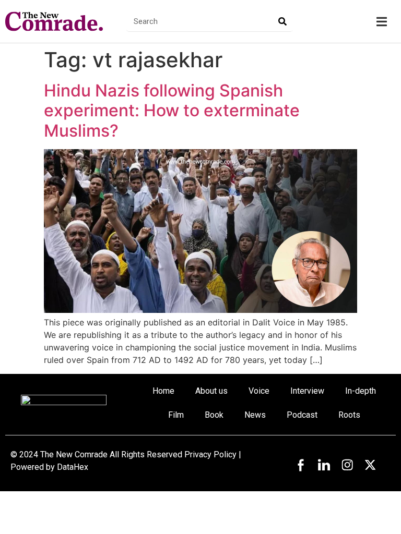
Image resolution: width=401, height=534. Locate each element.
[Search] (282, 21)
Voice (259, 391)
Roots (349, 415)
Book (214, 415)
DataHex (72, 467)
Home (163, 391)
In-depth (360, 391)
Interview (307, 391)
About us (211, 391)
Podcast (302, 415)
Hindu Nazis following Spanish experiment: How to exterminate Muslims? (172, 110)
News (255, 415)
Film (176, 415)
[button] (381, 22)
